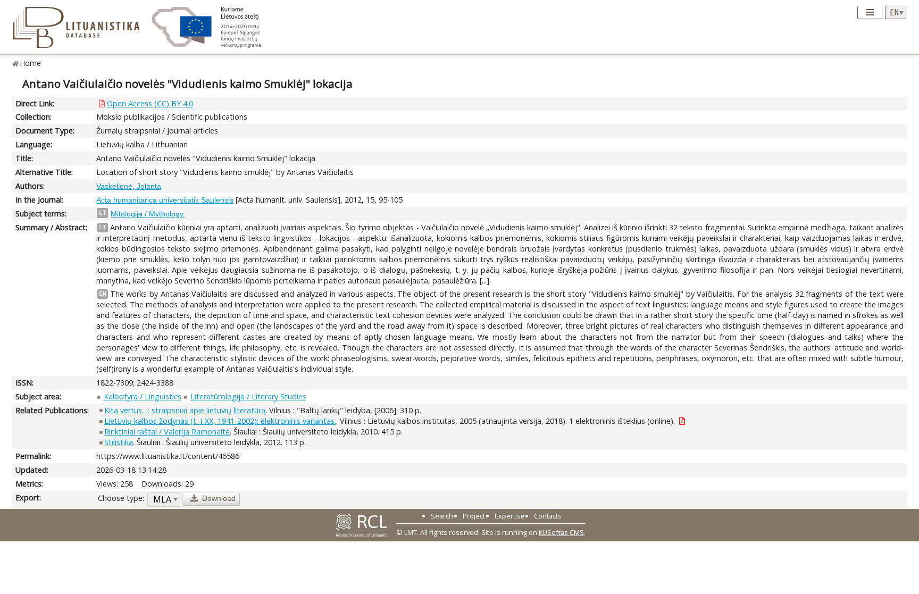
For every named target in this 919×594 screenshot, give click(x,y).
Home (30, 63)
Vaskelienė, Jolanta (128, 186)
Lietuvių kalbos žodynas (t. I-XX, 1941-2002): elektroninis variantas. (220, 421)
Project (474, 516)
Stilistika (118, 442)
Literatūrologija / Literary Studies (248, 396)
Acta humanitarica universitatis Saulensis (164, 200)
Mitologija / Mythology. (148, 214)
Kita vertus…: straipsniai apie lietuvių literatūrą (184, 410)
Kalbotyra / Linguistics (142, 396)
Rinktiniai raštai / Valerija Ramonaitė (167, 431)
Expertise (510, 516)
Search (442, 516)
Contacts (548, 516)
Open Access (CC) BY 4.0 (150, 103)
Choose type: (121, 498)
